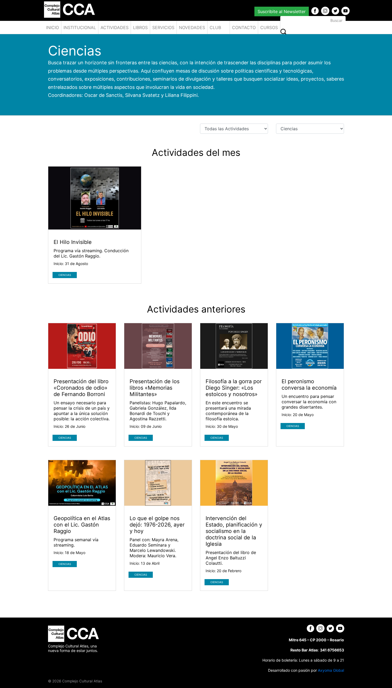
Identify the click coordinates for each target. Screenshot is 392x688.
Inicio (52, 27)
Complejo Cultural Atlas (82, 681)
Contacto (244, 27)
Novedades (192, 27)
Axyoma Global (331, 670)
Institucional (79, 27)
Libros (140, 27)
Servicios (163, 27)
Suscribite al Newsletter (282, 11)
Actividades (115, 27)
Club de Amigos (218, 29)
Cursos (269, 27)
